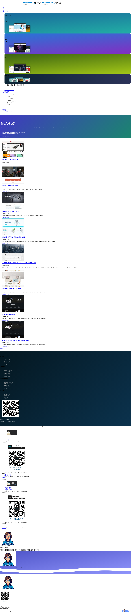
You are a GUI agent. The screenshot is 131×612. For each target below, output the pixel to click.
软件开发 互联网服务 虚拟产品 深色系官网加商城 (15, 340)
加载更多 (2, 348)
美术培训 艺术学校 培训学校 (10, 185)
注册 (3, 8)
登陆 (3, 7)
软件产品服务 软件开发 (8, 314)
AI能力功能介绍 (31, 591)
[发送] (10, 611)
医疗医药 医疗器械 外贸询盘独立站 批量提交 (14, 237)
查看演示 (4, 165)
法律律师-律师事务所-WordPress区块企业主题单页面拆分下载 (19, 263)
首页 (1, 136)
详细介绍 (7, 165)
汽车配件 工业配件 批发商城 (10, 159)
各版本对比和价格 (7, 75)
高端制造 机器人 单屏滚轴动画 (10, 211)
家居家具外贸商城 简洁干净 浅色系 (11, 288)
